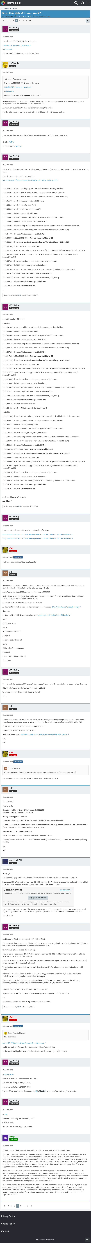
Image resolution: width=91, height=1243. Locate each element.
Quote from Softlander (17, 1033)
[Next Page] (30, 20)
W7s (17, 146)
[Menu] (88, 3)
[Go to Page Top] (87, 1240)
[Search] (76, 3)
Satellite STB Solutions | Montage (15, 45)
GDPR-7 (19, 295)
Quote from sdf (14, 768)
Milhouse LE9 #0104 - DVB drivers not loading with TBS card (45, 734)
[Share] (88, 21)
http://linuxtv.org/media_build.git (65, 607)
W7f (11, 142)
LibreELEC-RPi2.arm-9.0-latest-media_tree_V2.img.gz (23, 1043)
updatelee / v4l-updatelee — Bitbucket (53, 615)
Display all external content (38, 898)
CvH (5, 1114)
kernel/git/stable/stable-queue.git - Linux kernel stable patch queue (29, 180)
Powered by (45, 1239)
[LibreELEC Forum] (11, 3)
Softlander (8, 49)
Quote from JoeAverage (17, 79)
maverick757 (9, 1074)
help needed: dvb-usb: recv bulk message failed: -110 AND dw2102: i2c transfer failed (36, 534)
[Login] (82, 3)
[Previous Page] (3, 20)
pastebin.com (65, 890)
